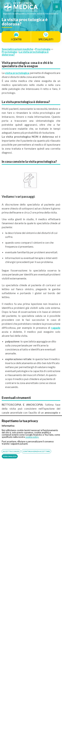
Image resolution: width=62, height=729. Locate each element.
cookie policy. (32, 437)
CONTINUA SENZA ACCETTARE (36, 451)
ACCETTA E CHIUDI (11, 451)
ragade (55, 327)
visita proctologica (17, 72)
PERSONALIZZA (10, 456)
